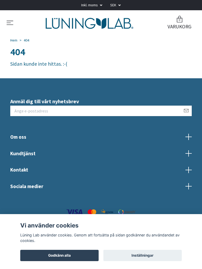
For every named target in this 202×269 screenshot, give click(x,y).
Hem (13, 45)
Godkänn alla (59, 255)
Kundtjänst (23, 159)
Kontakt (19, 175)
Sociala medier (26, 192)
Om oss (18, 142)
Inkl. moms (90, 5)
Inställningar (143, 255)
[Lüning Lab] (89, 26)
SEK (113, 5)
